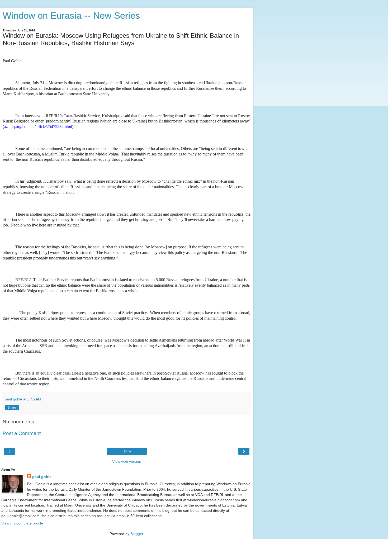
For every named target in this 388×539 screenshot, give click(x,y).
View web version (126, 461)
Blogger (136, 534)
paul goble (41, 477)
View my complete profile (22, 523)
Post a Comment (22, 433)
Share (11, 407)
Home (126, 451)
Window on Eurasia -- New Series (71, 16)
